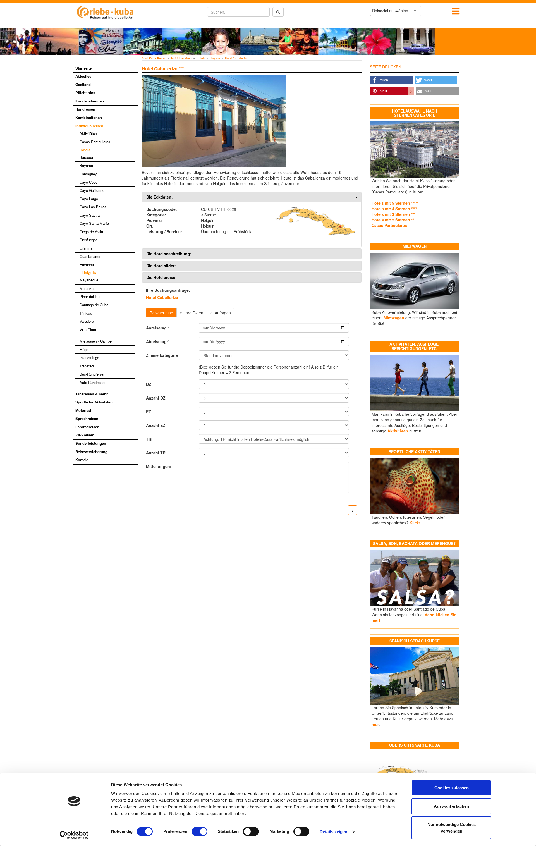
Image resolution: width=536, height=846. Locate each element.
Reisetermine (161, 313)
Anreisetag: (157, 328)
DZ (148, 384)
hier (375, 724)
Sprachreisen (86, 418)
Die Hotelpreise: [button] (161, 277)
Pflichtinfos (85, 92)
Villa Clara (88, 329)
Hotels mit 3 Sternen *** (393, 214)
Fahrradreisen (87, 426)
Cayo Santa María (94, 223)
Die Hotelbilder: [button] (161, 266)
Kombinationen (88, 117)
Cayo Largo (89, 198)
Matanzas (87, 288)
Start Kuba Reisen (154, 58)
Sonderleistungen (90, 443)
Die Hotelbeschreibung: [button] (169, 254)
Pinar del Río (90, 296)
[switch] (199, 831)
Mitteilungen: (158, 466)
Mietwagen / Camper (96, 341)
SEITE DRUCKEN (385, 67)
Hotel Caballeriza (236, 58)
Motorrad (83, 410)
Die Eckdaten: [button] (159, 197)
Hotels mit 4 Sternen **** (394, 208)
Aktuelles (83, 76)
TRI (149, 439)
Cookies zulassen (451, 787)
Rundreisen (85, 109)
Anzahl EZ (155, 425)
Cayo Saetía (90, 215)
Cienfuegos (89, 239)
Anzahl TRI (156, 452)
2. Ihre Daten (191, 313)
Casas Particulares (95, 141)
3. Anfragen (220, 313)
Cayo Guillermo (92, 190)
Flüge (84, 349)
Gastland (83, 84)
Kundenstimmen (89, 101)
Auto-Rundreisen (93, 382)
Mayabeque (89, 280)
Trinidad (86, 313)
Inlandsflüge (89, 357)
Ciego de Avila (91, 231)
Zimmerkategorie (162, 355)
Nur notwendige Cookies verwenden (451, 827)
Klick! (415, 522)
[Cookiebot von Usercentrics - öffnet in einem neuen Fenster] (74, 835)
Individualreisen (89, 125)
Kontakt (81, 459)
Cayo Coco (88, 182)
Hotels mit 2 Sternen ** (393, 220)
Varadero (87, 321)
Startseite (83, 68)
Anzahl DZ (156, 398)
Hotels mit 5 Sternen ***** (395, 203)
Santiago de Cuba (94, 304)
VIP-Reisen (84, 435)
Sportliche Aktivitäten (94, 402)
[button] (391, 80)
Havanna (87, 264)
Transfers (87, 366)
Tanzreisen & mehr (91, 393)
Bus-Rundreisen (92, 374)
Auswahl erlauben (451, 806)
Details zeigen (333, 831)
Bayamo (86, 165)
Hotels (85, 149)
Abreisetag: (157, 341)
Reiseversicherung (91, 451)
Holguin (89, 272)
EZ (148, 411)
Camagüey (88, 173)
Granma (86, 248)
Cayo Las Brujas (93, 206)
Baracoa (86, 157)
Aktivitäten (88, 133)
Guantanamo (90, 256)
